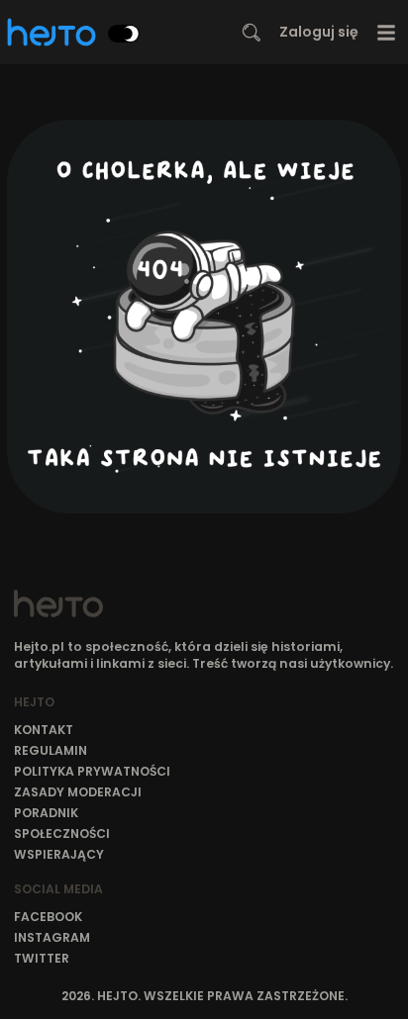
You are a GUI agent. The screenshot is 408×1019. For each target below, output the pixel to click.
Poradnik (46, 812)
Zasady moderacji (78, 792)
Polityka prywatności (92, 771)
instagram (52, 937)
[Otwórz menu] (386, 32)
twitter (41, 958)
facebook (48, 916)
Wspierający (59, 854)
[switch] (124, 34)
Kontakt (43, 729)
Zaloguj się (318, 32)
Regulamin (50, 750)
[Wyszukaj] (251, 32)
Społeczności (62, 833)
